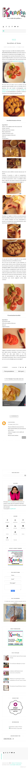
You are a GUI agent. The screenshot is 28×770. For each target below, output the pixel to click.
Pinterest (23, 522)
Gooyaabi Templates (15, 764)
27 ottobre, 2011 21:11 (13, 424)
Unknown (11, 422)
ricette (14, 39)
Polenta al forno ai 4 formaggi (10, 403)
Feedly (23, 534)
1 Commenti (5, 367)
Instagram (15, 522)
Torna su (22, 766)
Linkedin (15, 528)
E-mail (7, 528)
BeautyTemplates (17, 763)
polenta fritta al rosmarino (8, 89)
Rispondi (24, 437)
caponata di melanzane (18, 61)
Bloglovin (23, 528)
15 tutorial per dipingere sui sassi (17, 663)
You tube (15, 534)
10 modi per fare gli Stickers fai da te (18, 686)
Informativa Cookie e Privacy (15, 726)
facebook (7, 522)
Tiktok (7, 534)
